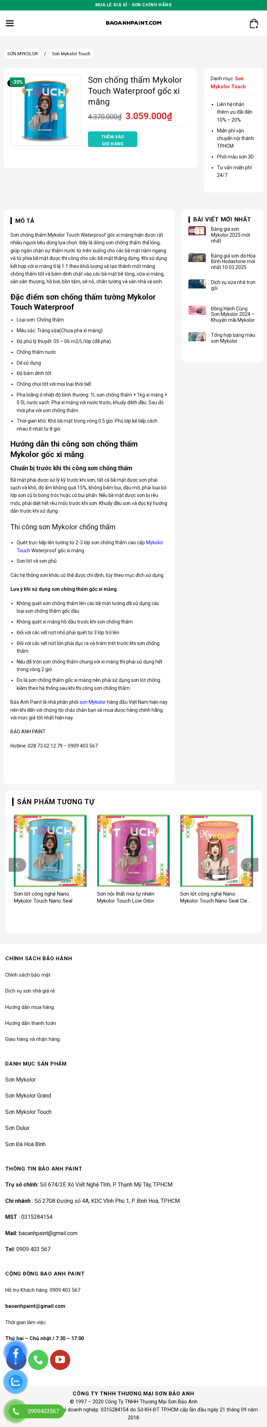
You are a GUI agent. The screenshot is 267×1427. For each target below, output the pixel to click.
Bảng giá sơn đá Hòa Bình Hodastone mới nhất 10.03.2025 (233, 261)
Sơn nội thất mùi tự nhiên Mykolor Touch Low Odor (125, 897)
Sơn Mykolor (20, 1079)
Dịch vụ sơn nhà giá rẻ (30, 991)
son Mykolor (93, 702)
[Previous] (17, 865)
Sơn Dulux (17, 1128)
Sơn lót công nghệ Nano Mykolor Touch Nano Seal (43, 897)
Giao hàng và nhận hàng (32, 1039)
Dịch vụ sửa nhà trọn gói (233, 285)
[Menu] (10, 23)
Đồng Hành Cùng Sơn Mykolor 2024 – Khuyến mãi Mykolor (233, 314)
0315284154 (36, 1217)
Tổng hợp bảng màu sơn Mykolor (233, 338)
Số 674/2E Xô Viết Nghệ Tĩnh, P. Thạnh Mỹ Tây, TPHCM (106, 1184)
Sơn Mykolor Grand (28, 1095)
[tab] (22, 221)
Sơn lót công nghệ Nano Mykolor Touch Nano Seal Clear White (216, 897)
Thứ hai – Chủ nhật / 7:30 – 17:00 (44, 1339)
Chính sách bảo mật (27, 975)
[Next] (249, 865)
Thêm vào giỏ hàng (112, 140)
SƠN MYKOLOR (22, 53)
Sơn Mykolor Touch (71, 53)
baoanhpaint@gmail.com (48, 1233)
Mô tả (24, 220)
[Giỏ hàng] (253, 23)
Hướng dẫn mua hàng (29, 1007)
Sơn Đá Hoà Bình (25, 1144)
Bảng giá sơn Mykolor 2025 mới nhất (230, 235)
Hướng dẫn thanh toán (30, 1023)
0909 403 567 (33, 1249)
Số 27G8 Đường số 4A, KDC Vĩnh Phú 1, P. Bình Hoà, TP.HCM (106, 1201)
